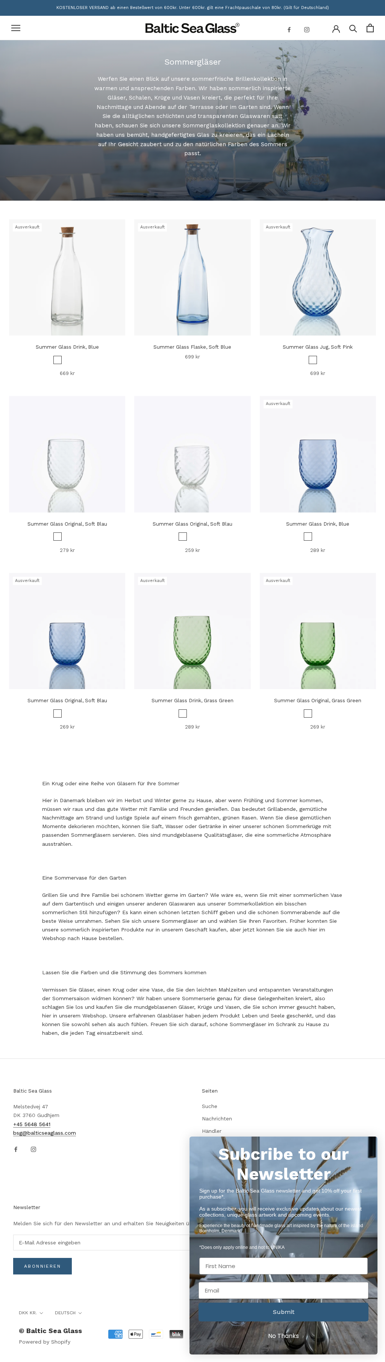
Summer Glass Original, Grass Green (317, 700)
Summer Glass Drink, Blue (67, 347)
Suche (209, 1106)
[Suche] (353, 28)
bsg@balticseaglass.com (44, 1133)
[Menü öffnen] (15, 28)
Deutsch (65, 1312)
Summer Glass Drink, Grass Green (192, 700)
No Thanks (283, 1336)
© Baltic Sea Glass (50, 1331)
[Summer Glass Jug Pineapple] (313, 360)
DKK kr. (28, 1312)
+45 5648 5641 (31, 1124)
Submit (283, 1311)
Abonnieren (42, 1266)
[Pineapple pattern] (67, 360)
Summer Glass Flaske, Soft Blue (192, 347)
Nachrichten (217, 1119)
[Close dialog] (367, 1146)
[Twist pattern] (77, 360)
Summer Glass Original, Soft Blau (67, 524)
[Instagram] (306, 29)
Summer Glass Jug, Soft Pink (318, 347)
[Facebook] (289, 29)
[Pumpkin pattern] (58, 360)
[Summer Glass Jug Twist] (323, 360)
